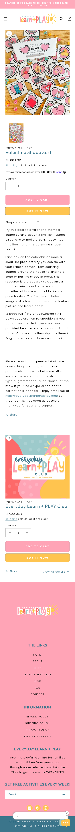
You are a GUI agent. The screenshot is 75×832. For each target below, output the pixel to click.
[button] (5, 19)
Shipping (11, 165)
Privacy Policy (37, 729)
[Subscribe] (63, 794)
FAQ (37, 687)
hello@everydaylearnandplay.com (31, 396)
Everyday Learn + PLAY (39, 821)
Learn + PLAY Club (37, 674)
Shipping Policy (37, 723)
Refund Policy (37, 716)
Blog (38, 681)
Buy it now (37, 211)
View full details (54, 571)
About (37, 661)
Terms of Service (37, 736)
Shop (38, 668)
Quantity (10, 178)
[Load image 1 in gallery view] (16, 133)
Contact (37, 694)
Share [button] (14, 414)
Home (37, 654)
